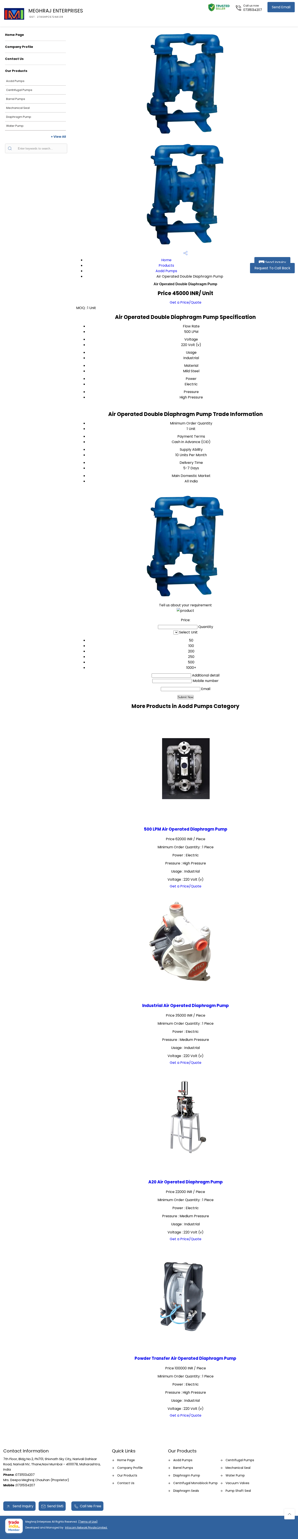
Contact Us (14, 59)
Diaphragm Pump (18, 117)
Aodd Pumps (15, 81)
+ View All (58, 136)
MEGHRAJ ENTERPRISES (55, 13)
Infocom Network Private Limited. (86, 1527)
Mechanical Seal (18, 108)
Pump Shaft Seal (238, 1491)
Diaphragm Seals (186, 1491)
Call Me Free (90, 1506)
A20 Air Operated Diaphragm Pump (185, 1182)
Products (166, 265)
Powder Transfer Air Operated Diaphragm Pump (185, 1358)
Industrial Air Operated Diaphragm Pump (185, 1006)
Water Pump (15, 126)
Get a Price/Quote (185, 302)
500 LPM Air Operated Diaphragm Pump (185, 829)
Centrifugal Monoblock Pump (195, 1483)
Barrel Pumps (15, 99)
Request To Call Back (272, 268)
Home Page (14, 35)
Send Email (281, 7)
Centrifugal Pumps (19, 90)
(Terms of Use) (88, 1521)
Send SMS (55, 1506)
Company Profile (19, 47)
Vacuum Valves (237, 1483)
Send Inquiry (275, 262)
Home (166, 260)
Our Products (16, 71)
